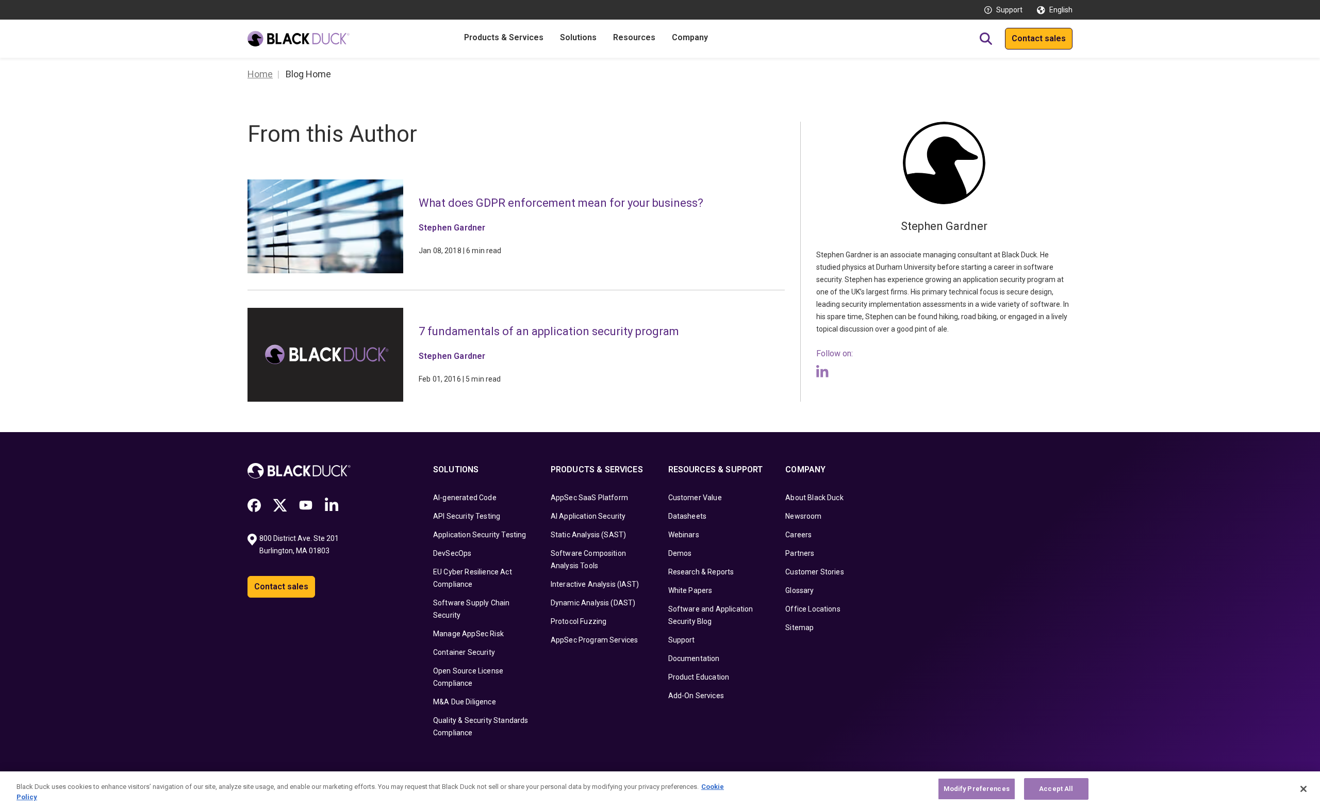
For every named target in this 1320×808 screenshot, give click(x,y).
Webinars (683, 535)
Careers (798, 535)
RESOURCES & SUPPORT (715, 469)
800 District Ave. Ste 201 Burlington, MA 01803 (299, 544)
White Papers (690, 590)
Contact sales (1039, 38)
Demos (680, 553)
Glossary (799, 590)
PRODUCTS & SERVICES (597, 469)
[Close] (1303, 789)
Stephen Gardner (452, 228)
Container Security (464, 652)
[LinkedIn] (822, 371)
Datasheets (687, 516)
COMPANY (805, 469)
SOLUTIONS (455, 469)
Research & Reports (701, 572)
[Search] (986, 39)
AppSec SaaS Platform (589, 497)
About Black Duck (814, 497)
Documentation (694, 658)
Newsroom (803, 516)
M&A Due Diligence (464, 702)
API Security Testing (466, 516)
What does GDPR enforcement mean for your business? (561, 202)
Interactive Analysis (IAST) (595, 584)
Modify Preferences (977, 789)
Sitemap (799, 627)
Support (1009, 10)
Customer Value (695, 497)
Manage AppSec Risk (468, 634)
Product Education (699, 677)
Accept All (1056, 789)
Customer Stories (814, 572)
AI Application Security (588, 516)
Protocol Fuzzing (579, 621)
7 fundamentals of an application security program (549, 331)
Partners (799, 553)
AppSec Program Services (594, 640)
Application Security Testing (479, 535)
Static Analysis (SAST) (588, 535)
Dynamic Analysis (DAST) (593, 603)
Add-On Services (696, 695)
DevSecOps (452, 553)
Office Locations (812, 609)
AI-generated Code (465, 497)
